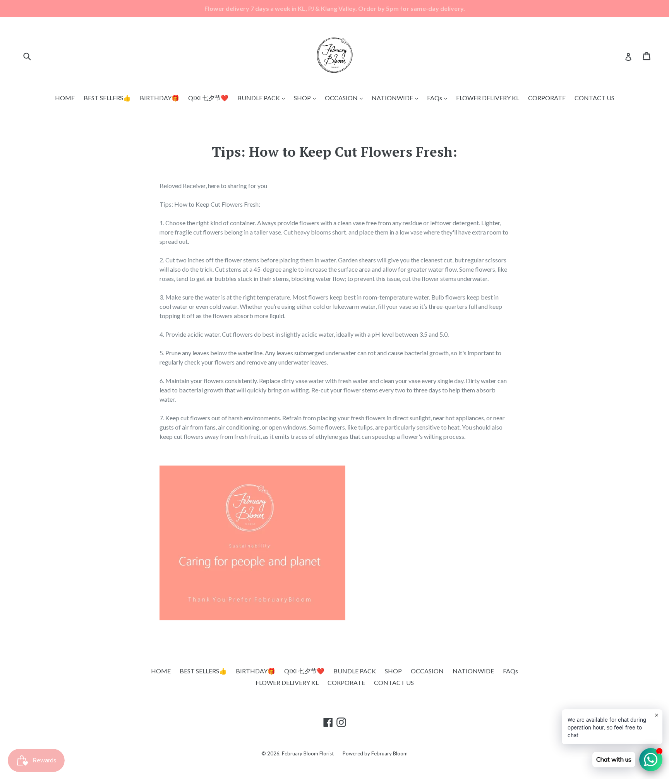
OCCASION (346, 97)
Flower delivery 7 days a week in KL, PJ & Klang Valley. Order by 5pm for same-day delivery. (334, 8)
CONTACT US (594, 97)
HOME (65, 97)
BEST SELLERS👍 (107, 97)
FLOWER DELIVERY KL (487, 97)
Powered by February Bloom (375, 753)
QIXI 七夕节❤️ (208, 97)
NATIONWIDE (397, 97)
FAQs (439, 97)
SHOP (307, 97)
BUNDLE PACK (263, 97)
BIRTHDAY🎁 (159, 97)
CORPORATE (547, 97)
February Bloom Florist (308, 753)
